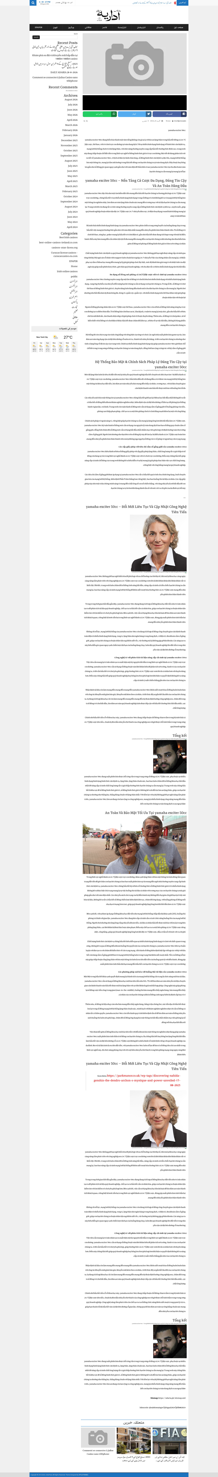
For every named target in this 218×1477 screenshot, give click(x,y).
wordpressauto (180, 121)
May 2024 (73, 222)
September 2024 (69, 202)
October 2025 (71, 151)
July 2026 (73, 105)
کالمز (104, 27)
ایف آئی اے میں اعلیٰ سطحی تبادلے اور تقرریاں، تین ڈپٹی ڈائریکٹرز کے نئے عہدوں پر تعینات (55, 49)
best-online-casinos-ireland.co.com (58, 242)
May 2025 (73, 176)
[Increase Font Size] (87, 121)
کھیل (55, 27)
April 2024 (72, 227)
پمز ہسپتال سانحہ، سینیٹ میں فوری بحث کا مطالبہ (158, 3)
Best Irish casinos (68, 237)
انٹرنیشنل (141, 27)
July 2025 (73, 166)
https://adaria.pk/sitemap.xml (172, 1398)
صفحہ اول (178, 27)
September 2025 (69, 156)
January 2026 (71, 135)
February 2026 (70, 130)
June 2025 (72, 171)
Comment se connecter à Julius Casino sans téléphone (98, 1452)
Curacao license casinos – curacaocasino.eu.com (64, 254)
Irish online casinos (67, 271)
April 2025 (72, 181)
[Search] (33, 2)
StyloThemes (83, 1475)
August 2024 (71, 207)
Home (168, 121)
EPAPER (38, 27)
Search (76, 34)
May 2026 (73, 115)
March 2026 (71, 125)
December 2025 (69, 140)
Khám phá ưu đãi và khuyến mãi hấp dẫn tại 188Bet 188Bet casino (55, 57)
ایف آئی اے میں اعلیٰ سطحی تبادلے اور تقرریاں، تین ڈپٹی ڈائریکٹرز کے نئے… (170, 1459)
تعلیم (76, 312)
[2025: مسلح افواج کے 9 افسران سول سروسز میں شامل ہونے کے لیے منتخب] (134, 1441)
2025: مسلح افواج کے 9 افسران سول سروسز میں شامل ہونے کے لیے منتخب (133, 1459)
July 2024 (73, 212)
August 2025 (71, 161)
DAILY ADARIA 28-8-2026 (64, 72)
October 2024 (71, 196)
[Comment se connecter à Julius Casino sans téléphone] (98, 1437)
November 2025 (69, 145)
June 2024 (72, 217)
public (74, 276)
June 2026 (72, 110)
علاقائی (88, 27)
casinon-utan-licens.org (65, 248)
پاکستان (159, 27)
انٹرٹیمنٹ (122, 27)
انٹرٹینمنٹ (73, 287)
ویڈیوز (71, 27)
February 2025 (70, 191)
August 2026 (71, 99)
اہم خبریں (73, 297)
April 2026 (72, 120)
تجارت (75, 307)
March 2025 (71, 186)
